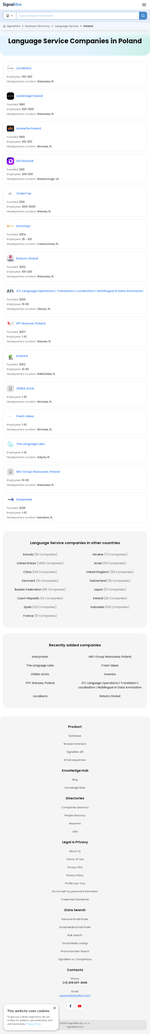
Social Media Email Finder (75, 927)
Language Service (66, 26)
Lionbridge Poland (29, 96)
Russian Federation (28, 589)
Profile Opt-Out (75, 883)
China (27, 572)
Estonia (28, 554)
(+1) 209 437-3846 (75, 983)
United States (26, 563)
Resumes (75, 823)
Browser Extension (75, 744)
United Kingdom (97, 572)
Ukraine (97, 554)
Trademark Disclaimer (75, 899)
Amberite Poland (28, 128)
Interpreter (24, 499)
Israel (98, 563)
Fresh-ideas (25, 416)
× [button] (54, 1008)
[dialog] (31, 1017)
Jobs (75, 831)
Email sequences (75, 760)
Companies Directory (75, 807)
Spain (28, 607)
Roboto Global (27, 258)
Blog (75, 779)
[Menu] (144, 4)
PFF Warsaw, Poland (30, 323)
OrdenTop (23, 193)
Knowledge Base (75, 788)
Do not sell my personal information (75, 891)
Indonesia (97, 607)
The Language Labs (30, 444)
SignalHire (13, 26)
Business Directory (37, 26)
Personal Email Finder (75, 919)
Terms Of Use (75, 859)
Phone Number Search (75, 951)
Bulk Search (75, 935)
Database (75, 736)
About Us (75, 851)
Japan (98, 589)
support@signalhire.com (75, 995)
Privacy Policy (75, 875)
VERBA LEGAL (25, 388)
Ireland (98, 598)
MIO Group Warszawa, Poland (38, 472)
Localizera (23, 68)
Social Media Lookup (75, 943)
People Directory (75, 815)
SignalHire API (75, 752)
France (28, 616)
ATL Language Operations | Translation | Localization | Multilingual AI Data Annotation (79, 291)
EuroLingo (23, 226)
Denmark (28, 581)
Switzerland (98, 581)
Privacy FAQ (75, 867)
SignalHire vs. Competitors (75, 959)
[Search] (143, 16)
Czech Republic (28, 598)
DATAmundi (24, 161)
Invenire (22, 356)
